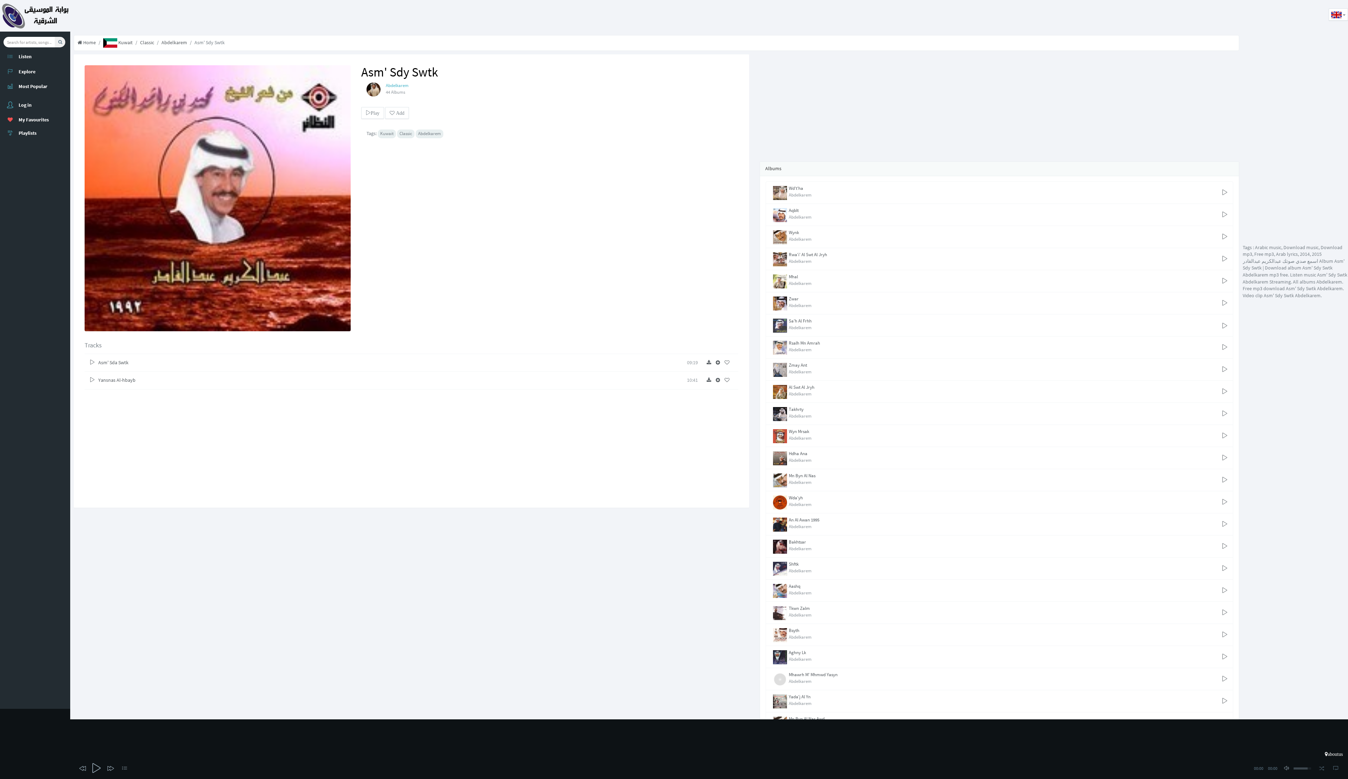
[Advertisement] (198, 16)
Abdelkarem (174, 42)
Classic (147, 42)
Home (89, 42)
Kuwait (125, 42)
